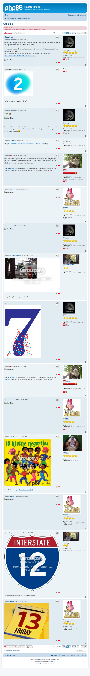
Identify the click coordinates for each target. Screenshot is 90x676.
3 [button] (72, 33)
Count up (8, 24)
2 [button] (70, 33)
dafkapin (65, 140)
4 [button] (75, 33)
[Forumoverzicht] (14, 7)
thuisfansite (14, 168)
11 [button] (82, 33)
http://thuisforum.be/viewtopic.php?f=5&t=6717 (20, 55)
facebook (7, 170)
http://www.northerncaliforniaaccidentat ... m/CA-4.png (26, 143)
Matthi (64, 169)
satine (65, 48)
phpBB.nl (52, 661)
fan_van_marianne (68, 264)
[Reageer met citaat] (57, 37)
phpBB (39, 659)
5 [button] (77, 33)
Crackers (65, 452)
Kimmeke (65, 207)
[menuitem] (6, 15)
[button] (64, 33)
